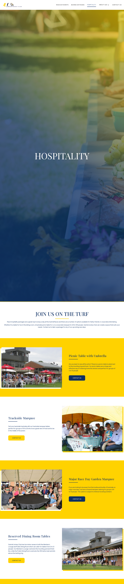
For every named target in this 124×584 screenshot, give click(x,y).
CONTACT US (117, 5)
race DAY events (62, 5)
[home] (12, 4)
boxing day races (77, 5)
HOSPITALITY (91, 5)
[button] (104, 5)
